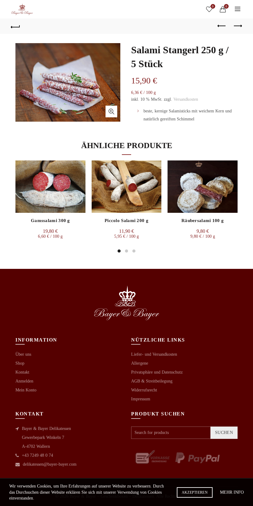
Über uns (23, 354)
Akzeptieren (195, 492)
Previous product (222, 26)
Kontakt (22, 372)
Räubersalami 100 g (202, 220)
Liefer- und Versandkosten (154, 354)
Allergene (139, 363)
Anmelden (24, 381)
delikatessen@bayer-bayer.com (50, 464)
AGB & (138, 381)
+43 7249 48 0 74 (37, 455)
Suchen (224, 432)
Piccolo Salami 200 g (126, 220)
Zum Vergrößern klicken (111, 111)
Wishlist (213, 6)
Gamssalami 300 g (50, 220)
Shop (19, 363)
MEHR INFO (232, 492)
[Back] (15, 26)
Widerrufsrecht (144, 390)
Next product (237, 26)
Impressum (140, 399)
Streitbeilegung (159, 381)
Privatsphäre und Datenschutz (157, 372)
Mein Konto (25, 390)
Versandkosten (185, 99)
